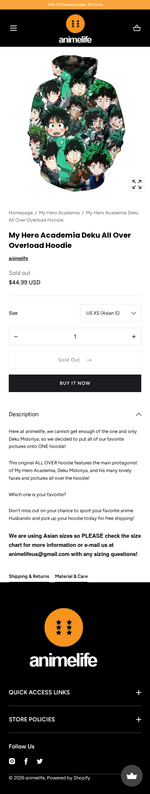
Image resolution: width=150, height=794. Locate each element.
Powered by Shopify (68, 777)
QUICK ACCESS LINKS (39, 692)
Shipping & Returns (29, 576)
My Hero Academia (59, 212)
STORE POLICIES (32, 719)
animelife (35, 777)
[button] (13, 27)
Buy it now (75, 383)
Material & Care (71, 576)
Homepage (21, 212)
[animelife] (75, 28)
